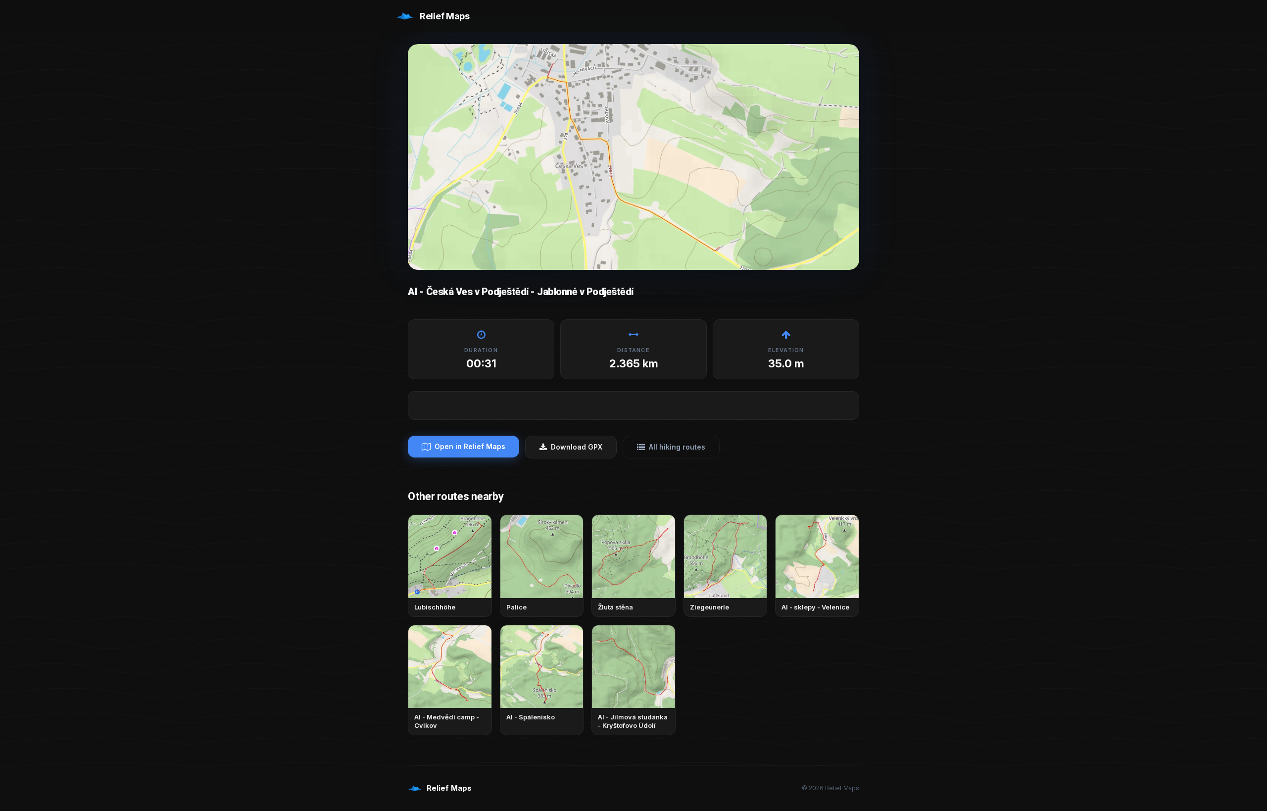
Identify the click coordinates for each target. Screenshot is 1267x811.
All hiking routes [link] (677, 447)
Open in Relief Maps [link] (470, 446)
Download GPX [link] (576, 447)
